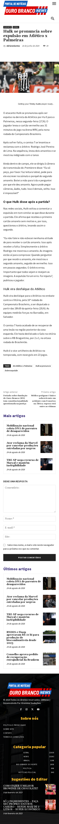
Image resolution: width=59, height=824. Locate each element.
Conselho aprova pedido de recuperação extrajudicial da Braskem (23, 657)
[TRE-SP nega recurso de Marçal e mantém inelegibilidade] (46, 464)
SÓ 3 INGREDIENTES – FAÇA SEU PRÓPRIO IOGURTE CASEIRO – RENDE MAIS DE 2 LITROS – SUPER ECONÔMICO (21, 805)
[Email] (47, 53)
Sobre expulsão (11, 370)
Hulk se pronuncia (43, 366)
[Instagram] (27, 709)
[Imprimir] (54, 53)
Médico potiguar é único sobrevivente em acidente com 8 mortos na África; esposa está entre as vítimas (43, 401)
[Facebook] (17, 53)
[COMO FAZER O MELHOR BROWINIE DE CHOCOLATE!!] (50, 789)
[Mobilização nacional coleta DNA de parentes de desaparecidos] (46, 430)
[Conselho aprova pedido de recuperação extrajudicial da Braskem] (49, 659)
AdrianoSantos (13, 45)
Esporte (7, 27)
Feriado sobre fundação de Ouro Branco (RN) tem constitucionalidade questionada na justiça (15, 399)
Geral (16, 27)
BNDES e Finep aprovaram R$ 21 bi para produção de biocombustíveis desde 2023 (23, 638)
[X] (24, 53)
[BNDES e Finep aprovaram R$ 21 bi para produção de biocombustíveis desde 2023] (49, 636)
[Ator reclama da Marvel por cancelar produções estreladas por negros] (46, 447)
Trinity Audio (35, 104)
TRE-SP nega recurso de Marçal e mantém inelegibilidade (23, 463)
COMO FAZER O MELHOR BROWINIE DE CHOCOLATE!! (20, 787)
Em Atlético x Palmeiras (22, 366)
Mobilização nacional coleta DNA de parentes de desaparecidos (22, 428)
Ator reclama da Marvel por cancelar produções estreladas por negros (22, 445)
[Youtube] (38, 709)
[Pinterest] (32, 53)
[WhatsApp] (39, 53)
